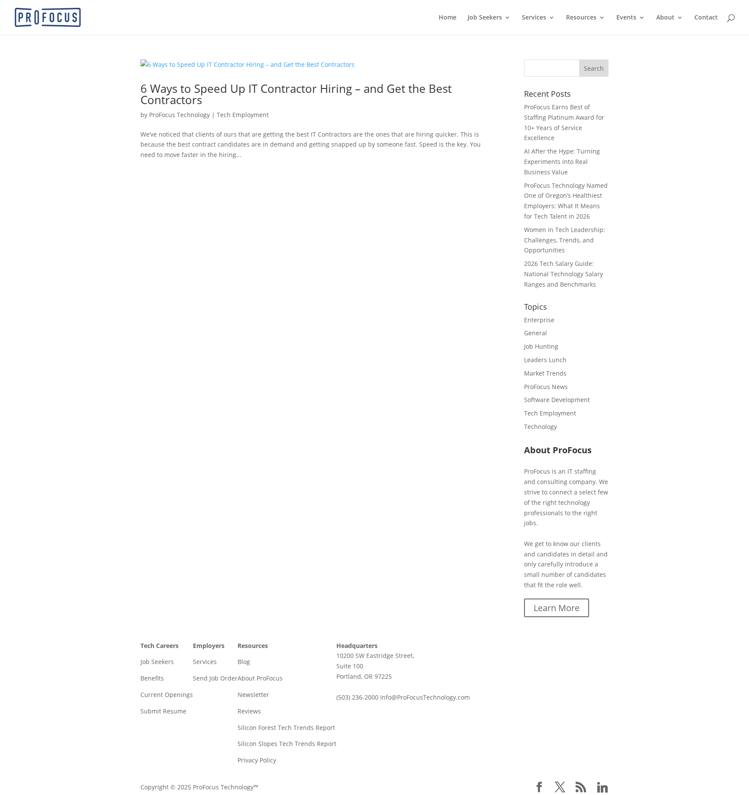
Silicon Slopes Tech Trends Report (287, 743)
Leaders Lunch (545, 360)
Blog (244, 662)
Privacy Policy (257, 760)
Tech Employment (243, 115)
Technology (540, 426)
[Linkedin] (602, 787)
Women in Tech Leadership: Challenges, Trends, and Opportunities (564, 240)
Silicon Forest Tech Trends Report (286, 727)
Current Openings (166, 694)
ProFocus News (546, 387)
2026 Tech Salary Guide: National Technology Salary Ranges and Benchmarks (563, 273)
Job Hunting (541, 346)
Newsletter (253, 694)
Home (447, 17)
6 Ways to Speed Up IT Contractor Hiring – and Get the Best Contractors (296, 94)
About (665, 17)
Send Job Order (215, 678)
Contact (706, 17)
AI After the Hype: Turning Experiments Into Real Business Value (562, 161)
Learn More (557, 608)
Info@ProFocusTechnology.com (425, 697)
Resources (581, 17)
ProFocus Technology (179, 115)
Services (534, 17)
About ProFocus (260, 678)
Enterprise (539, 320)
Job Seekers (485, 17)
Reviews (249, 711)
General (535, 333)
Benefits (152, 678)
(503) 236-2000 (357, 697)
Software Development (557, 400)
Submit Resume (163, 711)
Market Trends (545, 373)
